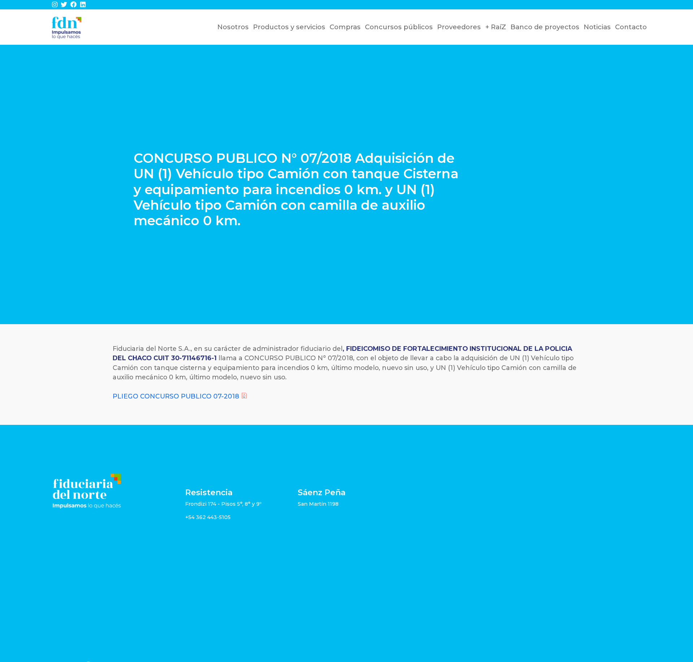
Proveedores (459, 27)
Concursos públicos (399, 27)
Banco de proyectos (544, 27)
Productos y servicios (289, 27)
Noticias (597, 27)
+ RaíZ (495, 27)
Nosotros (233, 27)
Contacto (631, 27)
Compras (345, 27)
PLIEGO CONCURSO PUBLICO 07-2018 (176, 396)
